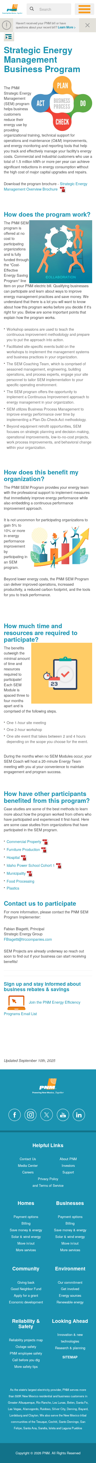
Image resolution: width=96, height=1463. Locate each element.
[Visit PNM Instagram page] (31, 1114)
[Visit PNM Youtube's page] (64, 1114)
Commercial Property (24, 841)
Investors (68, 1165)
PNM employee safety (26, 1353)
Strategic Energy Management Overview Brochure (45, 186)
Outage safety (26, 1346)
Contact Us (28, 1158)
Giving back (25, 1282)
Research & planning (70, 1347)
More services (26, 1249)
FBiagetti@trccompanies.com (28, 939)
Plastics (13, 888)
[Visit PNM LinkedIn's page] (80, 1114)
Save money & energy (26, 1229)
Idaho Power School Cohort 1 (31, 865)
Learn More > (67, 27)
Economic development (26, 1302)
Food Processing (20, 881)
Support (68, 1172)
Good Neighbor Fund (26, 1288)
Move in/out (26, 1243)
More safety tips (26, 1366)
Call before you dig (26, 1359)
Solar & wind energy (26, 1236)
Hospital (13, 857)
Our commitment (70, 1282)
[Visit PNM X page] (48, 1114)
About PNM (68, 1158)
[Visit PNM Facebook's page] (15, 1114)
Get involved (70, 1288)
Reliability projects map (26, 1339)
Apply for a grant (26, 1295)
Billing (26, 1223)
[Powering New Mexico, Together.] (12, 8)
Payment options (26, 1216)
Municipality (16, 873)
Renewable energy (70, 1302)
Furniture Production (23, 849)
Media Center (28, 1165)
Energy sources (70, 1295)
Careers (28, 1172)
